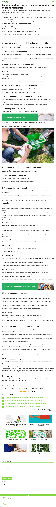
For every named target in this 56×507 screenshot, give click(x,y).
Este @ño (4, 481)
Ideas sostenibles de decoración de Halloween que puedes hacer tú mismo (22, 406)
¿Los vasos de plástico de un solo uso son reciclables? (13, 409)
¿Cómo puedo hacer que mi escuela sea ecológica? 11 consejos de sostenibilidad (24, 397)
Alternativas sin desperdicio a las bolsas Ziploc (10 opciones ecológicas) (42, 410)
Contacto (4, 504)
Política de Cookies (6, 502)
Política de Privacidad (6, 503)
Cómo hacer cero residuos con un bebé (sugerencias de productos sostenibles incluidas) (25, 403)
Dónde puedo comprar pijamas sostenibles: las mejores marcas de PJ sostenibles (24, 400)
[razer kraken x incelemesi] (28, 506)
